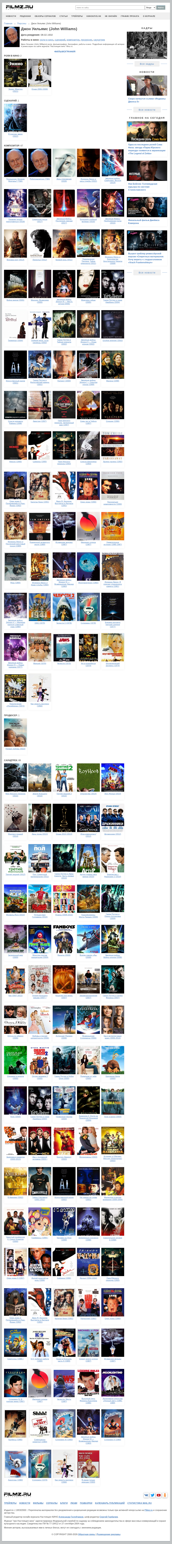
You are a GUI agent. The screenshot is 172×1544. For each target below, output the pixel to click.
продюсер (86, 39)
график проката (130, 16)
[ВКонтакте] (146, 1495)
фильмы (38, 1503)
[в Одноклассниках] (164, 1495)
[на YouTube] (158, 1495)
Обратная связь (86, 1534)
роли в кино (46, 39)
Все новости (147, 109)
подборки (86, 1503)
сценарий (60, 39)
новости (11, 16)
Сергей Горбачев (109, 1517)
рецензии (25, 16)
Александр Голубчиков (71, 1517)
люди (73, 1503)
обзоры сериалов (45, 16)
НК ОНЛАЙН (111, 16)
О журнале (149, 16)
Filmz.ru (149, 1510)
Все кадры (147, 64)
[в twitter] (152, 1495)
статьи (64, 16)
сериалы (52, 1503)
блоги (64, 1503)
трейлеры (77, 16)
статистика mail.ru (139, 1503)
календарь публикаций (110, 1503)
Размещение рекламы (109, 1534)
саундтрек (99, 39)
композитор (73, 39)
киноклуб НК (94, 16)
